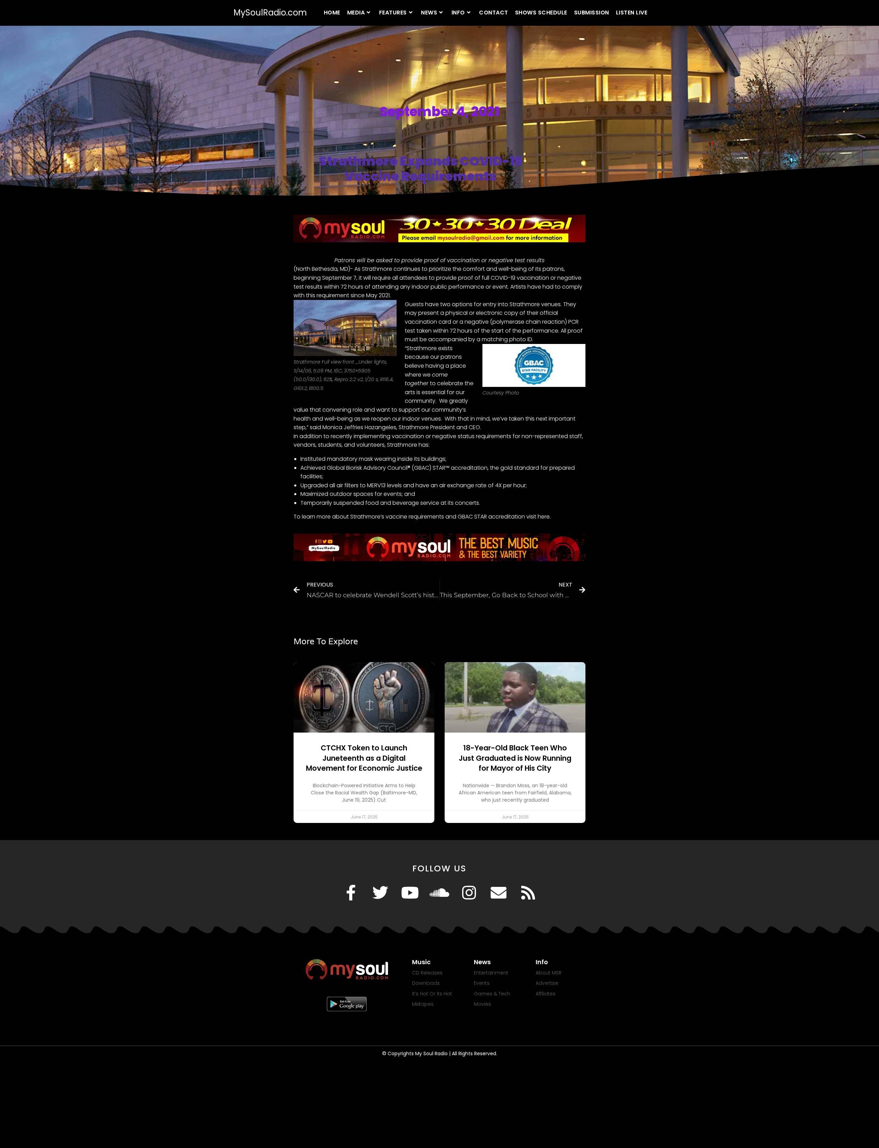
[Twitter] (380, 893)
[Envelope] (498, 893)
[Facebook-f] (351, 893)
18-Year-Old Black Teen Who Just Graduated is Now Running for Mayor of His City (515, 758)
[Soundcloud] (439, 893)
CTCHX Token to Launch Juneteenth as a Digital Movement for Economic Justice (364, 758)
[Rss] (528, 893)
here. (544, 517)
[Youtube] (410, 893)
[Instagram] (469, 893)
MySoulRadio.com (270, 12)
